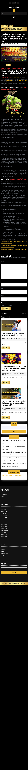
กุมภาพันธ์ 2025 (4, 524)
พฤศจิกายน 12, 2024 (7, 43)
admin (15, 43)
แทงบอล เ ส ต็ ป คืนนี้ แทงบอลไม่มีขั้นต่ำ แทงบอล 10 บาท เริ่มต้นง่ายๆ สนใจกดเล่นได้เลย (13, 403)
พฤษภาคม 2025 (4, 519)
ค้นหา (14, 423)
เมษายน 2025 (4, 522)
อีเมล (2, 288)
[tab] (14, 10)
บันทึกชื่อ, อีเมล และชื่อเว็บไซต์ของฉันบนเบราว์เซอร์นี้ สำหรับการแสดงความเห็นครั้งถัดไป (14, 304)
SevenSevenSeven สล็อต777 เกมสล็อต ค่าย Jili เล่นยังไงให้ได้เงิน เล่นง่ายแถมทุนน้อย (13, 368)
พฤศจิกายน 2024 (4, 530)
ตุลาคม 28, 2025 (6, 338)
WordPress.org (4, 555)
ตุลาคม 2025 (3, 509)
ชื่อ (2, 281)
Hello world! (19, 475)
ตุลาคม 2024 (3, 532)
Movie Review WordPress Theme (9, 583)
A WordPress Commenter (8, 475)
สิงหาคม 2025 (4, 513)
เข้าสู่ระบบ (3, 549)
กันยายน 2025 (4, 511)
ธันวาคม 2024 (4, 528)
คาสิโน (10, 25)
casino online (14, 7)
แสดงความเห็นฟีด (4, 553)
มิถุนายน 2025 (4, 517)
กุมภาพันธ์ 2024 (4, 536)
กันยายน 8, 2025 (6, 408)
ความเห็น (3, 261)
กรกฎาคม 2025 (4, 515)
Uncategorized (4, 494)
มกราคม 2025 (4, 526)
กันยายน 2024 (4, 534)
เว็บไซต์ (2, 295)
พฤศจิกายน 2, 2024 (7, 373)
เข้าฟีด (2, 551)
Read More (6, 348)
